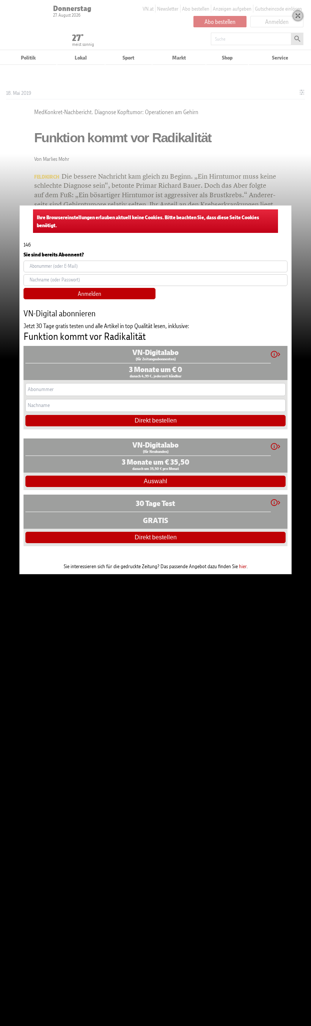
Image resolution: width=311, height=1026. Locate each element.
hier (243, 566)
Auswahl (155, 481)
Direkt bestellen (156, 420)
